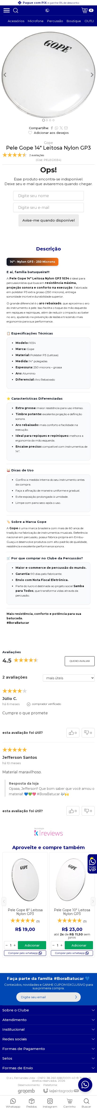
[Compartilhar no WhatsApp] (56, 128)
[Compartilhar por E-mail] (66, 128)
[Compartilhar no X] (61, 128)
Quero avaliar (80, 661)
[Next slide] (92, 75)
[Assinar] (76, 997)
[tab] (43, 120)
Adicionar (32, 945)
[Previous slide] (5, 75)
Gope (48, 142)
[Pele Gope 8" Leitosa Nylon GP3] (25, 904)
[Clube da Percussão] (47, 10)
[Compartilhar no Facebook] (51, 128)
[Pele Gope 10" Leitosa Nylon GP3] (71, 904)
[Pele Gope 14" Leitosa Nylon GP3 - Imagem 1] (48, 74)
